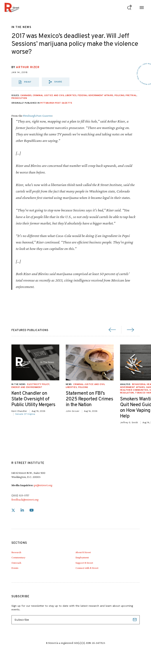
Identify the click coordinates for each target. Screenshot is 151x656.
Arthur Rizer (27, 67)
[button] (55, 81)
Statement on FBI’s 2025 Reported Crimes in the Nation (89, 399)
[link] (13, 510)
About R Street (83, 552)
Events (14, 567)
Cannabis (25, 95)
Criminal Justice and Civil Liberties (54, 95)
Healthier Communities (134, 390)
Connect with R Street (87, 567)
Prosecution (19, 98)
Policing (119, 95)
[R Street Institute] (12, 7)
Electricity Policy (38, 384)
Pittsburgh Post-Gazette (56, 103)
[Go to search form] (129, 7)
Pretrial (131, 95)
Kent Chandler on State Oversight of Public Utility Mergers (33, 399)
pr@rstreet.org (43, 485)
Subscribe (135, 619)
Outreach (16, 562)
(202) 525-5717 (20, 495)
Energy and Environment (26, 387)
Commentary (18, 557)
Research (16, 552)
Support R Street (84, 562)
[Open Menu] (141, 7)
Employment (82, 557)
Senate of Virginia (25, 414)
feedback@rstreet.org (24, 499)
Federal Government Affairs (95, 95)
